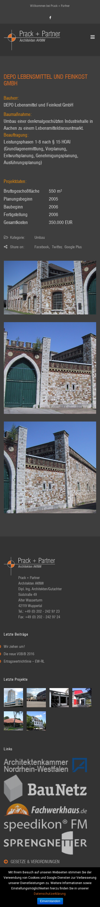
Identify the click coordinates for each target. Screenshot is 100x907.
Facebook (42, 247)
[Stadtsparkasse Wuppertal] (14, 697)
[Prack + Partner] (32, 40)
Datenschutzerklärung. (50, 894)
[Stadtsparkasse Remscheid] (37, 697)
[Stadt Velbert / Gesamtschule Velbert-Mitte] (14, 720)
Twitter (57, 247)
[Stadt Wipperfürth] (37, 720)
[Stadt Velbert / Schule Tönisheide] (82, 697)
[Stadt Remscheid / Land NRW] (59, 697)
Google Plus (73, 247)
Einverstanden (50, 901)
